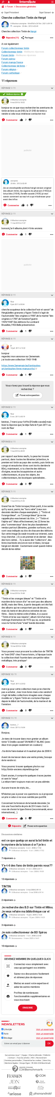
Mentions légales (11, 1063)
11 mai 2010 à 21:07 (18, 223)
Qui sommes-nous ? (12, 1055)
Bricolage (7, 1038)
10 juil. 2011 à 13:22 (17, 348)
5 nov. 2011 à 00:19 (17, 416)
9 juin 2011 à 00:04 (17, 304)
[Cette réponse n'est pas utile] (30, 120)
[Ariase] (14, 1093)
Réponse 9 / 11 (8, 637)
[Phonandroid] (41, 1094)
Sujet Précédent (11, 12)
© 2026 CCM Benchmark (41, 1063)
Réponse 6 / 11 (8, 441)
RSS (33, 1058)
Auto (6, 1033)
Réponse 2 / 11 (8, 214)
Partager (29, 38)
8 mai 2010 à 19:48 (17, 593)
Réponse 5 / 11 (8, 407)
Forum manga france (12, 62)
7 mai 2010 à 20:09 (17, 451)
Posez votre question (29, 395)
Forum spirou (8, 58)
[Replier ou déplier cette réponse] (52, 88)
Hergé (33, 31)
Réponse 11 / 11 (9, 718)
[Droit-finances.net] (41, 1082)
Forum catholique (10, 73)
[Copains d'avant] (14, 1088)
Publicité (46, 1055)
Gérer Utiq (46, 1060)
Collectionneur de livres (13, 66)
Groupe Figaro (25, 1063)
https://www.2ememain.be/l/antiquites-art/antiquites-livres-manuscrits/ (21, 367)
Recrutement (41, 1058)
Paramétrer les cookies (32, 1060)
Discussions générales (26, 6)
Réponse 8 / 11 (8, 584)
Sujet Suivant (45, 12)
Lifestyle (7, 1029)
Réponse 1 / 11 (8, 88)
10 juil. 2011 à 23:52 (17, 684)
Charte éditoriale (35, 1055)
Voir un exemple (45, 1029)
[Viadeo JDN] (41, 1088)
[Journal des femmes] (14, 1076)
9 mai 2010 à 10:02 (17, 102)
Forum (10, 6)
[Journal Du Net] (14, 1082)
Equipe (24, 1055)
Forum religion (8, 69)
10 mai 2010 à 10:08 (18, 646)
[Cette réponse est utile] (21, 120)
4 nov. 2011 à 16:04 (17, 727)
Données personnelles (13, 1060)
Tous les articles (23, 1058)
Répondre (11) (12, 38)
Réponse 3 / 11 (8, 295)
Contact (12, 1058)
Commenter (12, 120)
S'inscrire (27, 1008)
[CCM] (41, 1076)
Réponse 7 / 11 (8, 491)
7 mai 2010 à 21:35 (17, 501)
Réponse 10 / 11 (9, 674)
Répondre (16, 826)
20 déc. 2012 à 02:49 (30, 26)
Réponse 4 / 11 (8, 339)
